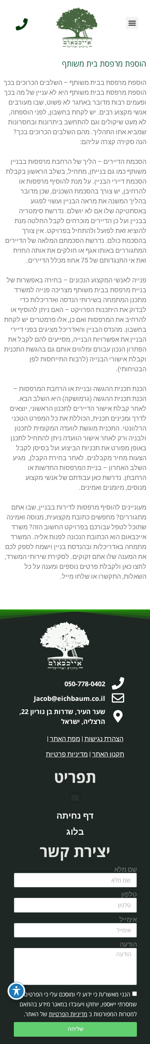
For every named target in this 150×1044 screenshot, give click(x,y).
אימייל (128, 919)
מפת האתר (65, 739)
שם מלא (125, 869)
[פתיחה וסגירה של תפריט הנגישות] (16, 991)
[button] (132, 23)
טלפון (129, 894)
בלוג (75, 832)
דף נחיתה (75, 816)
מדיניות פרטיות (67, 754)
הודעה (128, 944)
